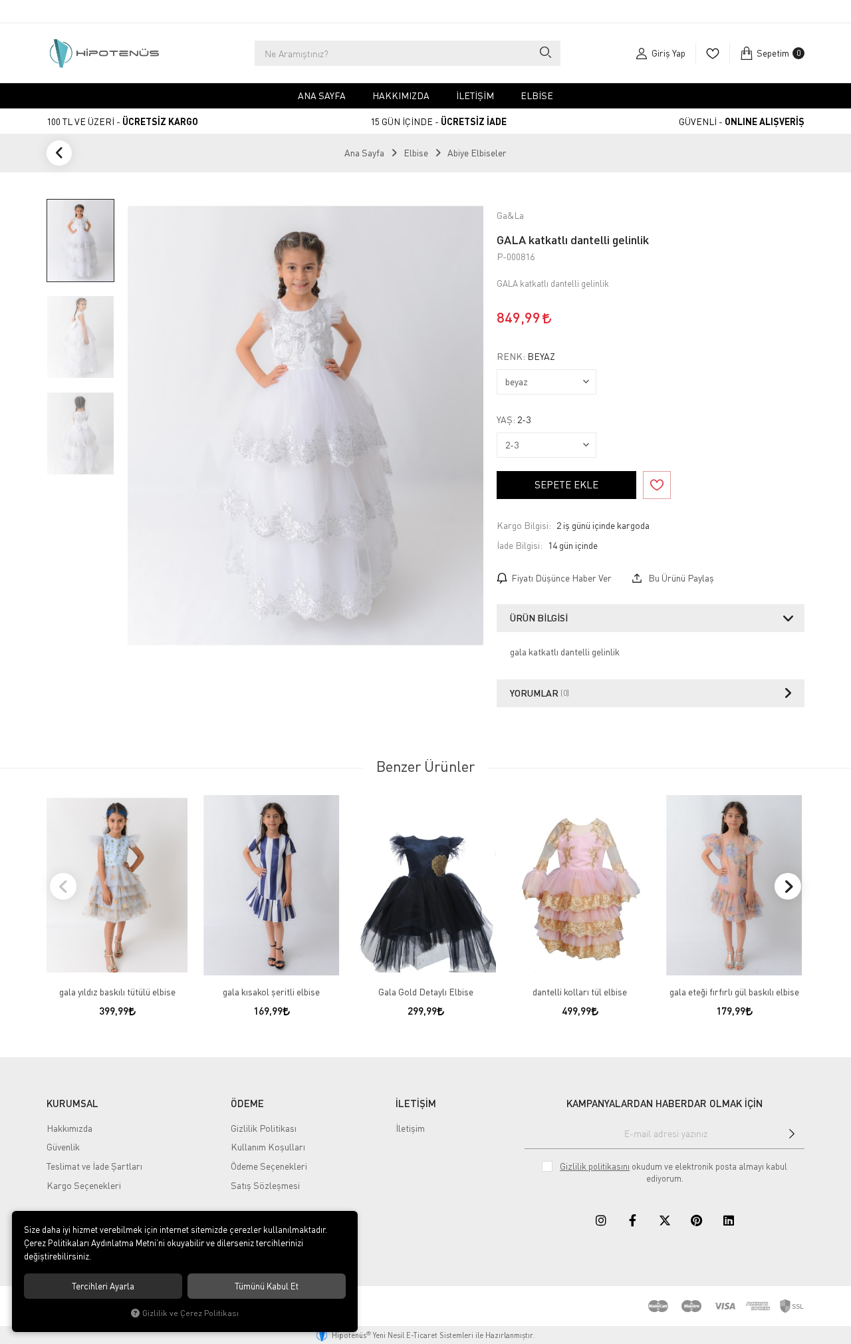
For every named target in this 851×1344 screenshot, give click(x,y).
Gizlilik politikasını (595, 1166)
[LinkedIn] (728, 1220)
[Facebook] (633, 1220)
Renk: (526, 356)
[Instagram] (601, 1220)
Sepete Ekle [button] (566, 484)
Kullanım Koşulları (268, 1146)
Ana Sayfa (322, 95)
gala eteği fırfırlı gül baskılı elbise (734, 991)
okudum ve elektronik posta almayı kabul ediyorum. (673, 1172)
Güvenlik (63, 1146)
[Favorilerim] (712, 53)
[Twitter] (664, 1220)
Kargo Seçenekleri (84, 1185)
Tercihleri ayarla (103, 1286)
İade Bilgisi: (520, 545)
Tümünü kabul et (267, 1286)
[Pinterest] (696, 1220)
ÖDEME (247, 1103)
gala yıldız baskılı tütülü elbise (117, 991)
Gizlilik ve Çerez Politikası (190, 1313)
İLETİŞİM (416, 1103)
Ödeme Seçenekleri (269, 1166)
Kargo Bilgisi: (524, 525)
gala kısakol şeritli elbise (271, 991)
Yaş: (514, 420)
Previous (63, 886)
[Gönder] (791, 1133)
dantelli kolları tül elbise (580, 991)
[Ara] (545, 53)
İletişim (475, 95)
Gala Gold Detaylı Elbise (425, 991)
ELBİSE (537, 95)
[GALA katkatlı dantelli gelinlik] (305, 426)
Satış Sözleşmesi (265, 1185)
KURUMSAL (72, 1103)
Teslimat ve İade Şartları (94, 1166)
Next (788, 886)
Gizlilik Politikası (264, 1128)
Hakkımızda (400, 95)
